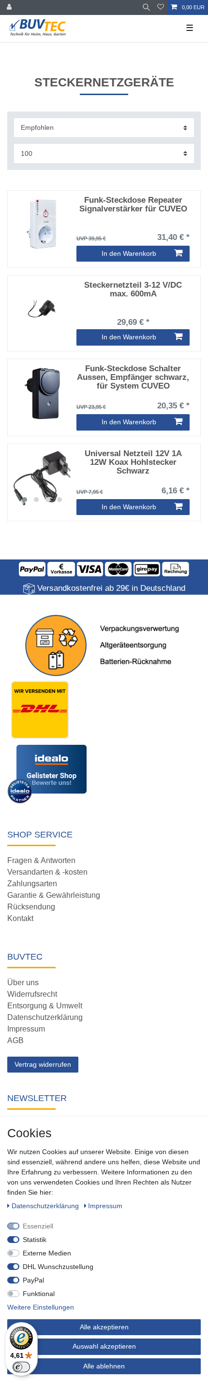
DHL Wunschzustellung (58, 1266)
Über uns (23, 982)
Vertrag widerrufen (43, 1064)
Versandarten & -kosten (47, 872)
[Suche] (146, 7)
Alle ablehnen (104, 1366)
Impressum (26, 1029)
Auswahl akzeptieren (104, 1346)
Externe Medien (47, 1253)
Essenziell (38, 1226)
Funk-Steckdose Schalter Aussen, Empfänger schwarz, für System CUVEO (133, 377)
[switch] (21, 1367)
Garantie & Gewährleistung (53, 895)
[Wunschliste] (160, 7)
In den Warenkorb (129, 253)
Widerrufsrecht (32, 994)
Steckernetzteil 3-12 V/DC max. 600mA (133, 289)
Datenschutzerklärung (45, 1017)
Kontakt (20, 918)
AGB (15, 1040)
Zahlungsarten (32, 883)
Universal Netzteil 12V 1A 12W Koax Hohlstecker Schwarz (133, 462)
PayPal (33, 1280)
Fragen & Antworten (41, 860)
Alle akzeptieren (104, 1327)
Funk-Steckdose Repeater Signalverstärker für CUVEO (133, 204)
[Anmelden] (10, 7)
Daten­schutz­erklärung (46, 1206)
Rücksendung (31, 907)
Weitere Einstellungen (40, 1307)
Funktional (39, 1293)
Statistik (34, 1239)
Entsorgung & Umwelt (44, 1006)
